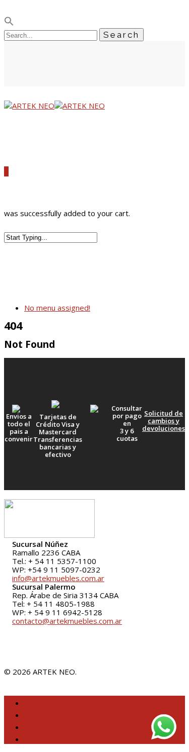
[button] (9, 23)
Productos (54, 713)
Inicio (40, 701)
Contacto (51, 737)
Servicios (50, 725)
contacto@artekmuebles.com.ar (67, 621)
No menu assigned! (57, 308)
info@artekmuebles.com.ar (58, 578)
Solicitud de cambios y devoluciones (163, 421)
